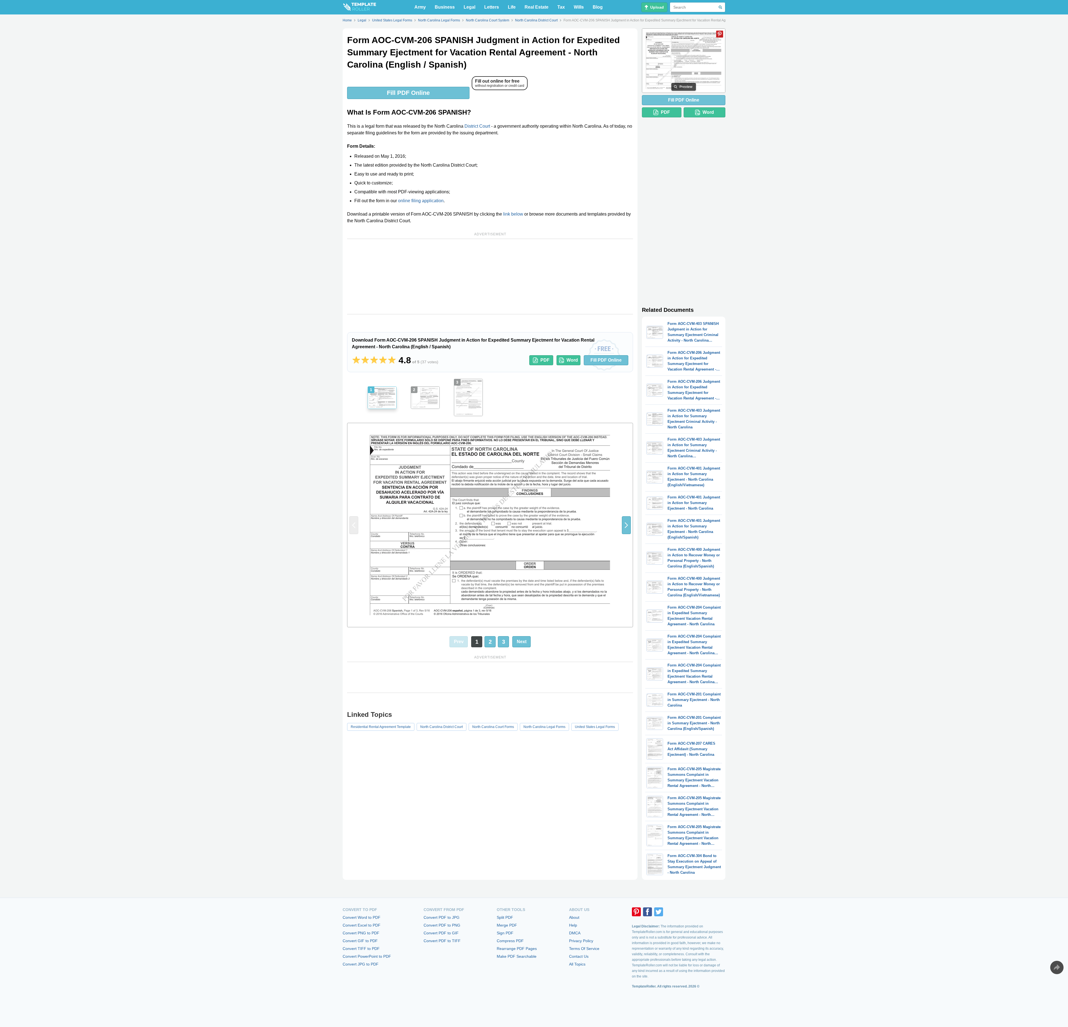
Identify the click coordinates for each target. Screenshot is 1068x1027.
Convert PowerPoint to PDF (367, 956)
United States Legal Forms (595, 727)
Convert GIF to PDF (360, 941)
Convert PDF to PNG (442, 925)
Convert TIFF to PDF (361, 948)
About (574, 917)
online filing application (421, 200)
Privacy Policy (581, 941)
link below (513, 214)
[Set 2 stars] (365, 360)
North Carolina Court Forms (493, 727)
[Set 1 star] (356, 360)
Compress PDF (510, 941)
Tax (561, 7)
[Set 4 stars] (383, 360)
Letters (491, 7)
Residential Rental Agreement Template (381, 727)
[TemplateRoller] (359, 7)
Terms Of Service (584, 948)
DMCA (574, 933)
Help (573, 925)
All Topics (577, 964)
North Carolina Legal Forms (544, 727)
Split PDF (505, 917)
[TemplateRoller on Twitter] (658, 911)
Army (420, 7)
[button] (626, 525)
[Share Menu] (1057, 967)
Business (445, 7)
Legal (469, 7)
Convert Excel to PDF (361, 925)
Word (572, 360)
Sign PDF (505, 933)
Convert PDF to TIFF (442, 941)
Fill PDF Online (408, 92)
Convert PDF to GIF (441, 933)
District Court (477, 126)
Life (512, 7)
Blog (598, 7)
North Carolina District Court (441, 727)
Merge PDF (507, 925)
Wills (579, 7)
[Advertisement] (490, 276)
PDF (545, 360)
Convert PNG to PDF (361, 933)
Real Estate (536, 7)
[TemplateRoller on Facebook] (647, 911)
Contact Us (579, 956)
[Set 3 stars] (374, 360)
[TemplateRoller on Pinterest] (636, 911)
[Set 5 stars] (391, 360)
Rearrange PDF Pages (517, 948)
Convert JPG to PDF (361, 964)
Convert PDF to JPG (441, 917)
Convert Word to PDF (361, 917)
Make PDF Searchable (517, 956)
